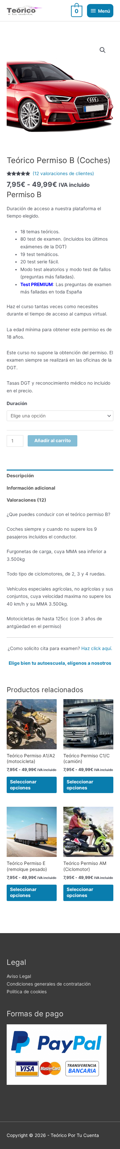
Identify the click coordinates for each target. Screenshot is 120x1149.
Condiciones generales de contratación (49, 984)
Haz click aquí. (96, 648)
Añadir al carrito (52, 440)
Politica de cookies (27, 991)
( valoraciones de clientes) (63, 173)
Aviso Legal (19, 976)
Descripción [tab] (20, 475)
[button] (103, 50)
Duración (17, 403)
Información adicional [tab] (31, 488)
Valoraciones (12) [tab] (26, 500)
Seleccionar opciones (23, 784)
